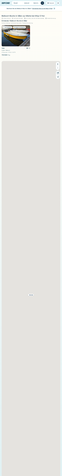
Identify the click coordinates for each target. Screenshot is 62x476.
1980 (3, 48)
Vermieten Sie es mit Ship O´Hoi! (42, 8)
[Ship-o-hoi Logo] (6, 3)
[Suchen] (42, 3)
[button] (31, 295)
